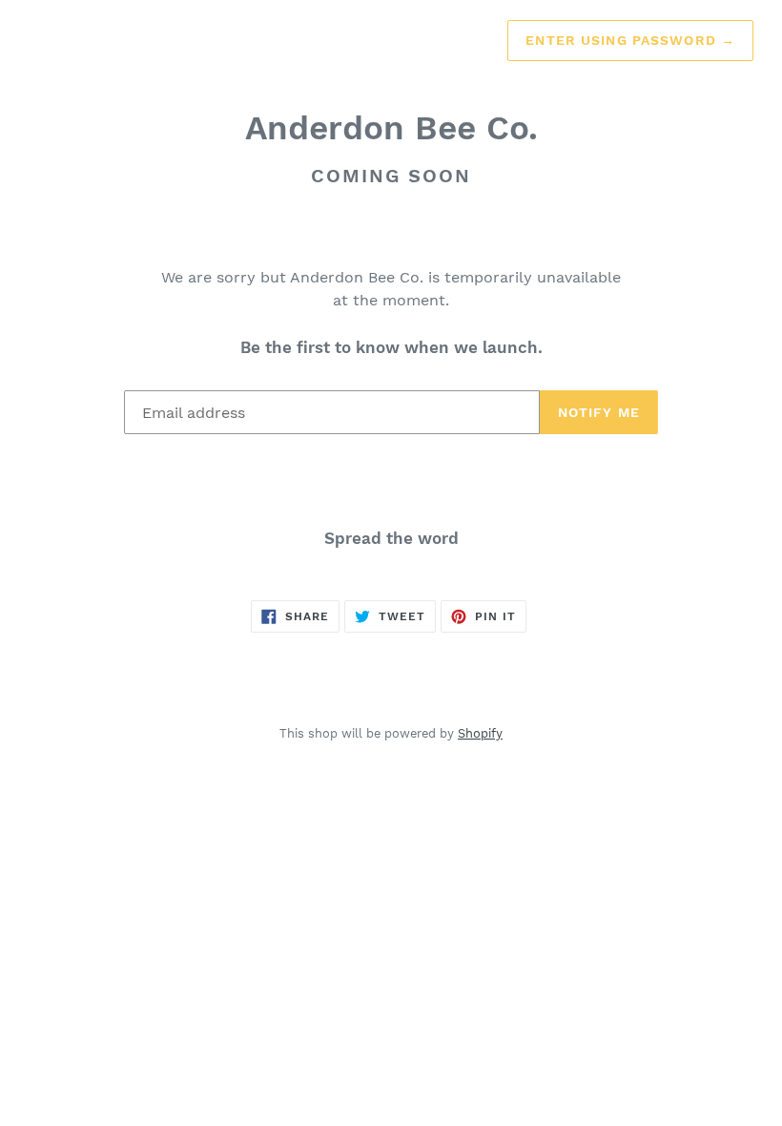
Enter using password (630, 40)
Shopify (480, 733)
